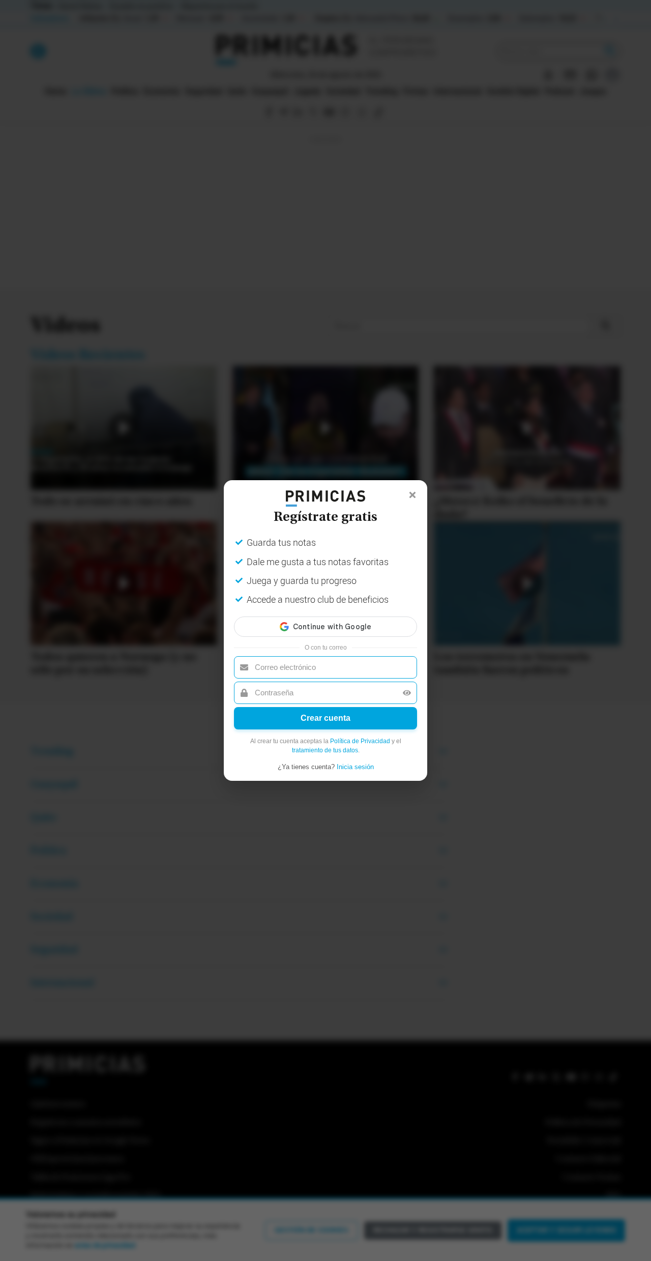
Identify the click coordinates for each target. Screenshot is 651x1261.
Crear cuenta (325, 718)
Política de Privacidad (360, 741)
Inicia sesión (355, 767)
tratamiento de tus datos (325, 750)
